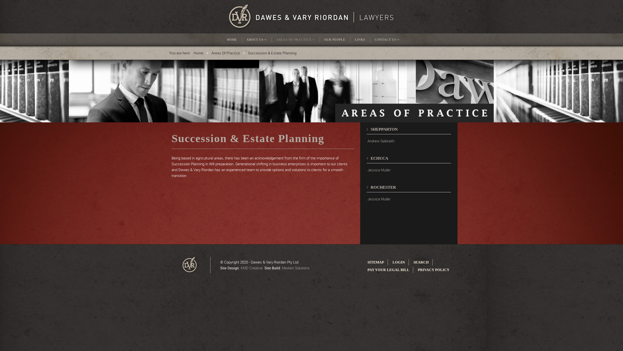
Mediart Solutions (296, 267)
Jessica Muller (379, 169)
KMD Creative (252, 267)
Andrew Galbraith (380, 140)
